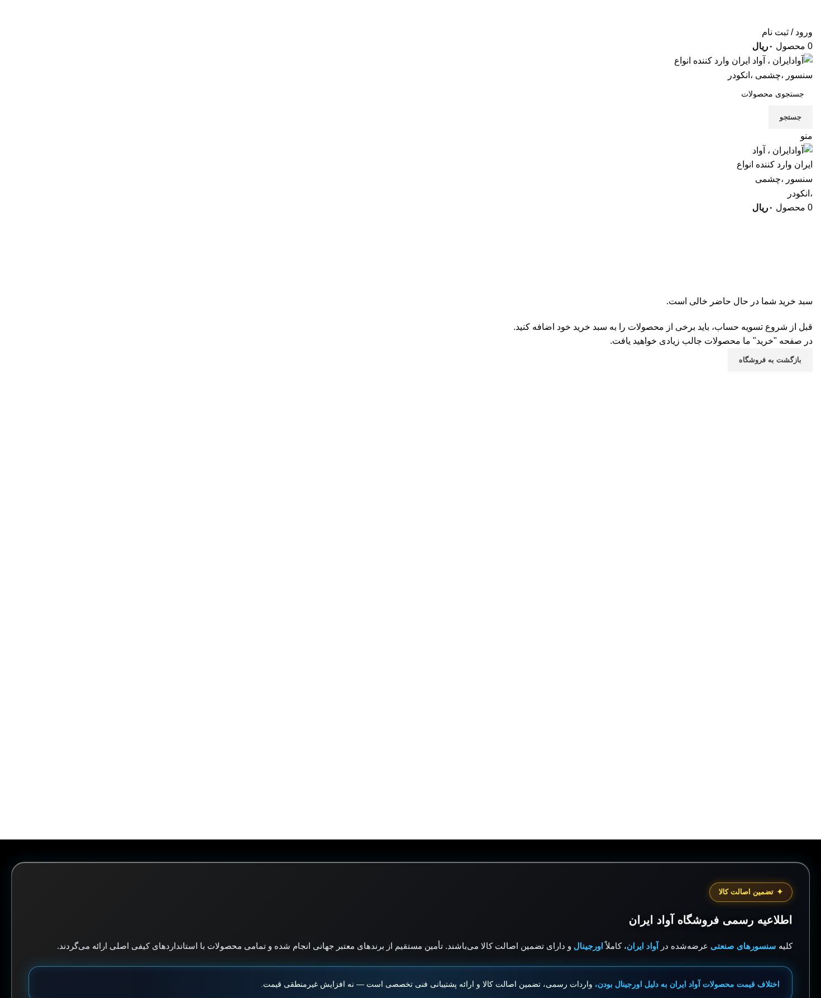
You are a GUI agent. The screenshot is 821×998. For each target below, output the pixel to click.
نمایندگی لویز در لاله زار (769, 760)
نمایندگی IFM (788, 747)
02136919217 (726, 6)
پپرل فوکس (791, 798)
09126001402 (754, 18)
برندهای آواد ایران (575, 785)
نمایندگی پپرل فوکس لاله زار (760, 773)
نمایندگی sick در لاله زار (768, 735)
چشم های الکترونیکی (568, 747)
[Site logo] (743, 67)
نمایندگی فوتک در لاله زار (767, 785)
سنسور (594, 735)
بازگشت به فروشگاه (770, 360)
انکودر (596, 773)
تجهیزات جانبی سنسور (567, 760)
